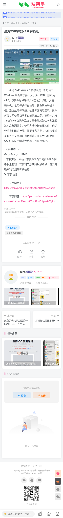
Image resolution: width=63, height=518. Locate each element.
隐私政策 (25, 465)
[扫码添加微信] (58, 496)
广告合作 (37, 465)
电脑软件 (26, 23)
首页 (6, 23)
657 (31, 277)
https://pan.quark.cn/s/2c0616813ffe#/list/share (29, 188)
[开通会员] (58, 481)
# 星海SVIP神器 (14, 232)
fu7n (14, 37)
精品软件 (15, 23)
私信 (55, 39)
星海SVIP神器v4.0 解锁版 (21, 31)
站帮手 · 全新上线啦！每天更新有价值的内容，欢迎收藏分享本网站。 (34, 15)
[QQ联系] (58, 489)
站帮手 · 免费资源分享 (40, 470)
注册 (43, 395)
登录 (23, 395)
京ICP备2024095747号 (31, 473)
